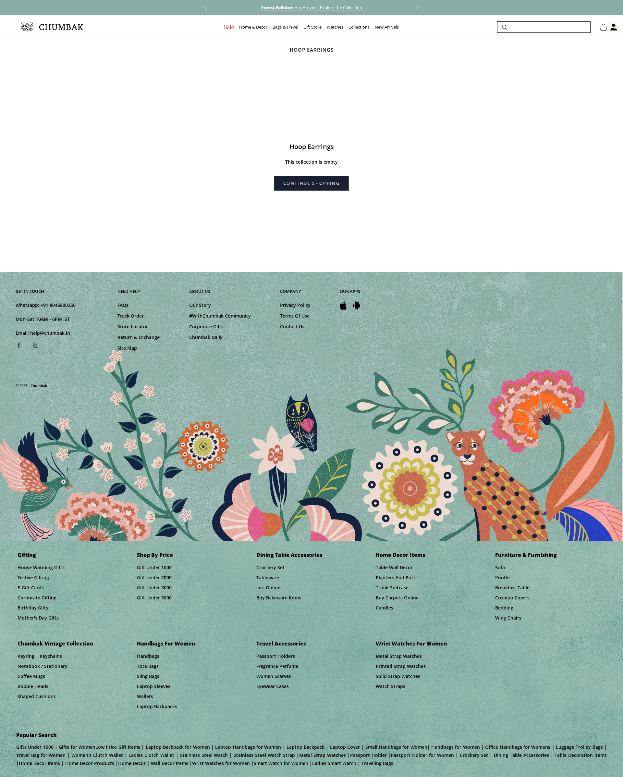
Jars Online (268, 587)
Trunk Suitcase (392, 587)
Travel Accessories (281, 643)
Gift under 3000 (154, 587)
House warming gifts (41, 567)
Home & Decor (253, 27)
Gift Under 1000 (154, 567)
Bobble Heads (33, 686)
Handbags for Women (166, 643)
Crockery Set (270, 567)
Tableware (267, 577)
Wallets (145, 696)
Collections (359, 27)
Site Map (127, 348)
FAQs (122, 305)
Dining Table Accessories (289, 554)
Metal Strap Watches (399, 656)
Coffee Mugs (31, 676)
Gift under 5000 (154, 598)
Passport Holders (275, 656)
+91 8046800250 (58, 305)
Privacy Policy (295, 305)
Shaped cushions (37, 696)
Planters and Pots (396, 577)
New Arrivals (387, 27)
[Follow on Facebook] (19, 345)
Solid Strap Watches (398, 676)
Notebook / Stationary (42, 666)
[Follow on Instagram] (35, 345)
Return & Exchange (138, 337)
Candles (384, 608)
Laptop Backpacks (157, 706)
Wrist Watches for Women (411, 643)
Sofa (500, 567)
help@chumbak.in (50, 333)
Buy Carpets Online (397, 598)
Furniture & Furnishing (526, 554)
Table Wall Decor (394, 567)
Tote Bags (148, 666)
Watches (335, 27)
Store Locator (132, 326)
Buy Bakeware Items (278, 598)
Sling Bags (148, 676)
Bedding (504, 608)
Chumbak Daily (206, 337)
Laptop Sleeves (153, 686)
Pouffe (502, 577)
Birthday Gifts (33, 608)
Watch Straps (390, 686)
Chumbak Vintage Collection (55, 643)
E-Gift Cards (31, 587)
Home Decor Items (400, 554)
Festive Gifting (33, 577)
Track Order (130, 316)
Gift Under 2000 (154, 577)
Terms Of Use (295, 316)
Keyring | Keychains (40, 656)
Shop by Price (155, 554)
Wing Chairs (508, 618)
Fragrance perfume (277, 666)
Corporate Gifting (37, 598)
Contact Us (292, 326)
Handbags (148, 656)
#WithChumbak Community (220, 316)
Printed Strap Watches (401, 666)
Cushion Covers (512, 598)
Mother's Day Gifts (38, 618)
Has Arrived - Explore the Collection (311, 7)
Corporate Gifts (206, 326)
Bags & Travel (285, 27)
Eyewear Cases (272, 686)
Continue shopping (311, 183)
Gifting (27, 554)
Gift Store (312, 27)
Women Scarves (273, 676)
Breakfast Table (512, 587)
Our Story (200, 305)
